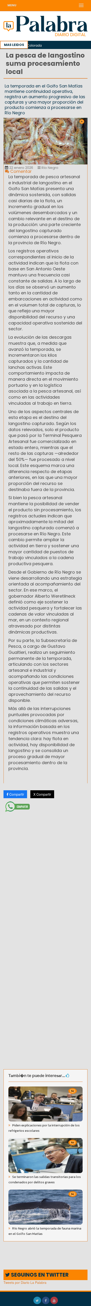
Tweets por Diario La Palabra (25, 1282)
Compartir (16, 794)
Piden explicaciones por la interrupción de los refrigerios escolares (44, 1128)
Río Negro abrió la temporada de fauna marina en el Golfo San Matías (44, 1231)
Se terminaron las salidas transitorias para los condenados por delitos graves (44, 1179)
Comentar (20, 171)
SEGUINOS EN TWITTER (39, 1274)
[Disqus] (45, 875)
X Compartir (42, 794)
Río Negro (49, 167)
